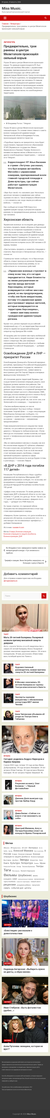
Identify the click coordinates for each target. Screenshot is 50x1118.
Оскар (19, 866)
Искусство (34, 860)
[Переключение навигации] (5, 18)
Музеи (42, 863)
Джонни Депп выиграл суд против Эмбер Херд (29, 799)
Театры (40, 866)
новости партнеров (23, 881)
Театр (6, 634)
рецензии (10, 884)
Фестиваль (16, 871)
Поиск (44, 596)
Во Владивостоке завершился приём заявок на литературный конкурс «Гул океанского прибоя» (26, 550)
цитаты (27, 888)
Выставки (7, 860)
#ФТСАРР (24, 848)
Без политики (38, 851)
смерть (7, 888)
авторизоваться (10, 581)
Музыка (7, 756)
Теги (7, 870)
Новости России (9, 866)
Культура (15, 863)
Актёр (10, 851)
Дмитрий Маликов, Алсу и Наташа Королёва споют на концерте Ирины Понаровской (30, 830)
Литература (9, 42)
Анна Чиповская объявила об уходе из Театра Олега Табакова (30, 716)
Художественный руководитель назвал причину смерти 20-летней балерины (30, 669)
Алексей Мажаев (23, 850)
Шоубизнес (25, 875)
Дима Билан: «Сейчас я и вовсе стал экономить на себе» (28, 815)
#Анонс (6, 848)
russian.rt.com (18, 527)
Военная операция (23, 532)
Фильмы (10, 875)
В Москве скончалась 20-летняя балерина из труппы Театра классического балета (30, 684)
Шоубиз (7, 925)
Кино (41, 860)
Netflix (5, 851)
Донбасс (15, 860)
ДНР (20, 536)
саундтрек (36, 885)
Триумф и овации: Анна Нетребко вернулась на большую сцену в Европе (24, 561)
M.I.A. (41, 848)
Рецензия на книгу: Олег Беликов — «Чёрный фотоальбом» (27, 786)
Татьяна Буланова (28, 866)
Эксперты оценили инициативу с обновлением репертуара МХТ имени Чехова (29, 701)
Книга (6, 863)
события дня (17, 888)
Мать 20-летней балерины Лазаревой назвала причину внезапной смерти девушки (23, 640)
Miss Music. (11, 8)
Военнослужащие (11, 536)
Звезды (24, 859)
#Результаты (16, 848)
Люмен (36, 863)
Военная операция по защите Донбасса (20, 534)
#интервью (33, 848)
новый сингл (36, 881)
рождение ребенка (24, 885)
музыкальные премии (25, 879)
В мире (12, 532)
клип (14, 879)
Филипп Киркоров (28, 871)
